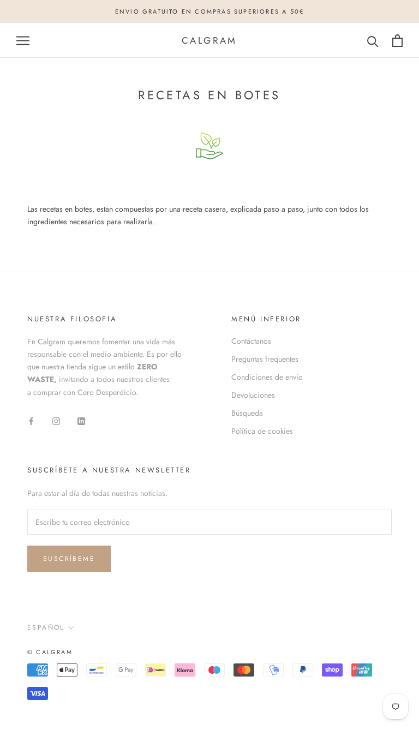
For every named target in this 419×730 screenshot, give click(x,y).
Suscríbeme (69, 559)
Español (45, 627)
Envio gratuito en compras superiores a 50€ (209, 11)
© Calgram (50, 652)
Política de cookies (262, 431)
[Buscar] (373, 40)
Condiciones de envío (267, 377)
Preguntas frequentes (264, 359)
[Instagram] (56, 420)
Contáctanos (251, 341)
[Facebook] (31, 420)
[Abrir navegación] (22, 40)
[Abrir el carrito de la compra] (397, 40)
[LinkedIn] (81, 420)
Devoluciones (253, 395)
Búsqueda (247, 413)
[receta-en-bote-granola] (209, 145)
